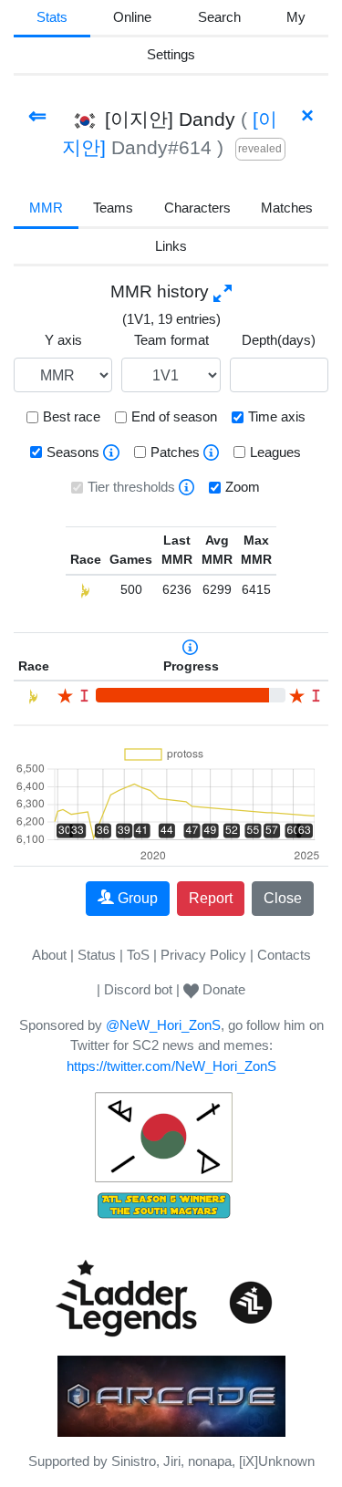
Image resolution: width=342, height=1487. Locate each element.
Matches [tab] (287, 207)
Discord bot (138, 989)
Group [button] (138, 898)
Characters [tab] (197, 207)
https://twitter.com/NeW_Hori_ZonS (171, 1066)
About (49, 954)
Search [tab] (219, 17)
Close (283, 898)
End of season (174, 416)
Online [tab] (132, 17)
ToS (138, 954)
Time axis (277, 416)
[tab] (296, 18)
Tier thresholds (131, 486)
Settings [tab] (171, 54)
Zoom (242, 486)
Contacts (284, 954)
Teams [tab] (113, 207)
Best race (71, 416)
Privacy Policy (203, 954)
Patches (175, 452)
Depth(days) (279, 340)
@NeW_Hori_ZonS (163, 1025)
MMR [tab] (46, 207)
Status (97, 954)
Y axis (63, 340)
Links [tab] (171, 246)
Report (211, 898)
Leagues (275, 452)
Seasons (73, 452)
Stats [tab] (51, 17)
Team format (171, 340)
